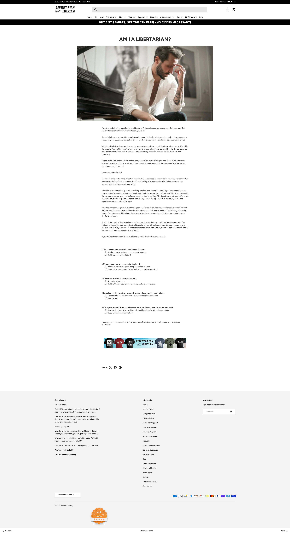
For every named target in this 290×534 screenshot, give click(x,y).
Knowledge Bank (149, 463)
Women (131, 17)
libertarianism (125, 131)
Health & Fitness (149, 468)
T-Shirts (110, 17)
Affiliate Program (150, 432)
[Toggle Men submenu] (124, 17)
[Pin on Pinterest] (120, 367)
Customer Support (150, 423)
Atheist (139, 149)
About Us (146, 441)
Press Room (147, 472)
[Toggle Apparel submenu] (146, 17)
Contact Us (147, 486)
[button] (233, 9)
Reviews (146, 477)
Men (121, 17)
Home (89, 17)
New (102, 17)
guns (152, 269)
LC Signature (191, 17)
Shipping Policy (149, 414)
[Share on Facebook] (115, 367)
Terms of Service (149, 427)
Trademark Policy (150, 481)
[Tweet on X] (110, 367)
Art (178, 17)
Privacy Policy (148, 418)
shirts (60, 431)
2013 (62, 409)
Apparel (141, 17)
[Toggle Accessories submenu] (173, 17)
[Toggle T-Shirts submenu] (115, 17)
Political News (148, 454)
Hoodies (154, 17)
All (96, 17)
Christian (122, 149)
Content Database (150, 450)
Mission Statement (150, 436)
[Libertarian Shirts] (145, 337)
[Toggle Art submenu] (181, 17)
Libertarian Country (66, 506)
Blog (201, 17)
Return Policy (148, 409)
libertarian (172, 228)
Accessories (166, 17)
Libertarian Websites (151, 445)
